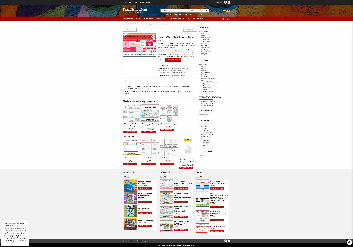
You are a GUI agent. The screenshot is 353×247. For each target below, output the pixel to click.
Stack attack (143, 208)
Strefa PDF (160, 18)
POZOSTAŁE (203, 125)
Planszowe (206, 41)
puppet (185, 14)
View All (127, 177)
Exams (203, 68)
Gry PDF (203, 70)
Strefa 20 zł (204, 55)
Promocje (191, 18)
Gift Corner (204, 45)
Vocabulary (206, 144)
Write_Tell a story (217, 226)
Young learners (208, 132)
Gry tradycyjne (205, 37)
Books (203, 36)
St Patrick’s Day (206, 51)
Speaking (206, 142)
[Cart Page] (223, 10)
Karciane (206, 39)
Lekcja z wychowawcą (176, 18)
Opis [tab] (125, 81)
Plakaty (203, 74)
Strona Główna (128, 18)
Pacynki (203, 43)
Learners (182, 69)
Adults (167, 69)
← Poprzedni (130, 30)
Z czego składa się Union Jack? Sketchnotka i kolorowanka (181, 209)
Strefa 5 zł (204, 53)
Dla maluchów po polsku (210, 82)
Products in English (207, 136)
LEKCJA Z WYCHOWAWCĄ (207, 101)
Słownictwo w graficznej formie (218, 182)
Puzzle (203, 34)
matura (202, 14)
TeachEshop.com (135, 9)
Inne (202, 80)
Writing (205, 146)
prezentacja (169, 75)
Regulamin (146, 241)
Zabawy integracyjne (207, 105)
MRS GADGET (203, 32)
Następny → (190, 30)
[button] (153, 36)
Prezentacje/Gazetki (164, 72)
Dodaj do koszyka (174, 60)
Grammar (206, 140)
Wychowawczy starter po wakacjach (183, 182)
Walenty (182, 75)
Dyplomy (206, 84)
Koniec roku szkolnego (208, 78)
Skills (203, 138)
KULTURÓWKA (174, 69)
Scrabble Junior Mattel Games (144, 182)
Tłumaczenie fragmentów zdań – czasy (218, 213)
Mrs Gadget (148, 18)
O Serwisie (200, 18)
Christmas (204, 49)
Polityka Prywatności (129, 241)
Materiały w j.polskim (207, 134)
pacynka (192, 14)
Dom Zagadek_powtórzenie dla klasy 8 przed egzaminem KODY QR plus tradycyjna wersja (219, 198)
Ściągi (205, 90)
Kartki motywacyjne (209, 86)
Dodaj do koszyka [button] (130, 132)
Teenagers (182, 72)
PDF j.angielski (172, 70)
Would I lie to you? (145, 221)
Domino (203, 66)
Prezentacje (146, 24)
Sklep (138, 18)
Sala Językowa (205, 47)
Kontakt (219, 2)
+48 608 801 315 (129, 2)
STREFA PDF (139, 24)
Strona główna (127, 24)
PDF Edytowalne (206, 72)
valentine (176, 75)
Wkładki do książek (209, 91)
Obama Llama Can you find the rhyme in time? (146, 195)
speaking (178, 14)
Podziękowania (208, 88)
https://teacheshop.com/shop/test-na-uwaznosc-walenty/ (175, 52)
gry (198, 14)
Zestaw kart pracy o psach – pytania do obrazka (181, 223)
